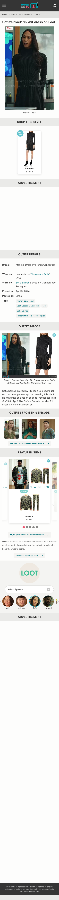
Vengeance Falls (40, 274)
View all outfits (27, 555)
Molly (8, 608)
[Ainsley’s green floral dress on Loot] (11, 429)
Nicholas (21, 608)
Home (5, 14)
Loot (13, 14)
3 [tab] (30, 527)
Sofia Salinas (24, 14)
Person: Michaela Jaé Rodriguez (31, 316)
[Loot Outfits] (29, 573)
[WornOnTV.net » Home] (29, 5)
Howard (48, 608)
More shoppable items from (27, 535)
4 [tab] (33, 527)
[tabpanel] (29, 491)
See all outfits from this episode (27, 443)
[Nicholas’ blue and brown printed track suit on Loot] (47, 429)
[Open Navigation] (4, 6)
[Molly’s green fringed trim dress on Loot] (29, 429)
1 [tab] (24, 527)
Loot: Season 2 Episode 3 (28, 306)
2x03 (35, 14)
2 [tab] (27, 527)
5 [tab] (37, 527)
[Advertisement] (29, 218)
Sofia (35, 608)
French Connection (25, 301)
